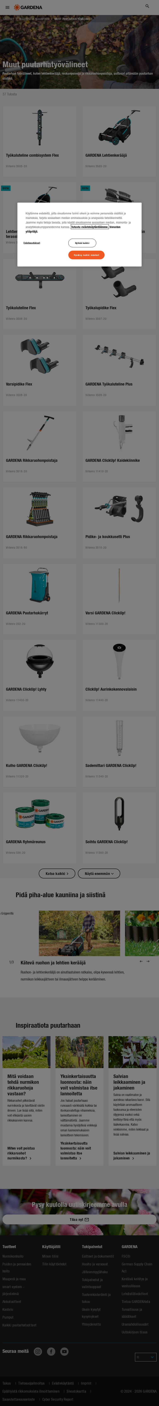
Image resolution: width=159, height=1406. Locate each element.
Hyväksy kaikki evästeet (86, 254)
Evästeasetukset (32, 242)
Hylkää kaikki (82, 243)
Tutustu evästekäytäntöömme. (89, 227)
